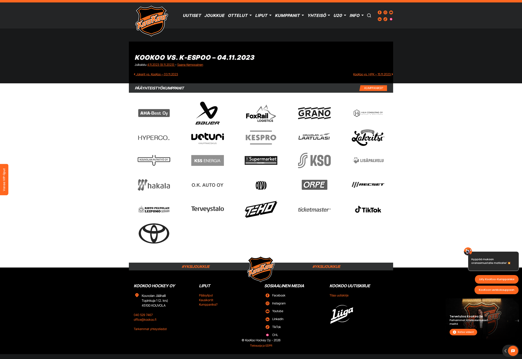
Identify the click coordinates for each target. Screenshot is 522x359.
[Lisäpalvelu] (368, 160)
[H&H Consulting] (368, 113)
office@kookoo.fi (145, 320)
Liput (261, 15)
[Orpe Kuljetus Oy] (314, 184)
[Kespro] (261, 137)
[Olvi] (261, 184)
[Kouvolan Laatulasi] (314, 138)
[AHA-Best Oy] (154, 113)
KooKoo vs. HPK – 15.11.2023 (372, 74)
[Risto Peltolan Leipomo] (154, 209)
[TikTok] (368, 209)
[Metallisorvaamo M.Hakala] (154, 185)
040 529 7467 (143, 315)
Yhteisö (316, 15)
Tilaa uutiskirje (339, 295)
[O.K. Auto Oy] (207, 185)
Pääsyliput (206, 295)
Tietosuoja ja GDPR (261, 345)
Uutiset (192, 15)
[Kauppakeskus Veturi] (207, 137)
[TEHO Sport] (261, 209)
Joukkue (214, 15)
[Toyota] (154, 233)
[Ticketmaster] (314, 209)
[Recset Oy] (368, 185)
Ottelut (238, 15)
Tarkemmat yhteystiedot (150, 329)
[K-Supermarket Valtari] (261, 160)
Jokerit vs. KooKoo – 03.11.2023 (156, 74)
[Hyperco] (154, 137)
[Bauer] (207, 113)
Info (354, 15)
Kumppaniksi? (208, 304)
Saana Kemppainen (190, 65)
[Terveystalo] (207, 209)
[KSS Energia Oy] (207, 160)
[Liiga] (359, 313)
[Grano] (314, 113)
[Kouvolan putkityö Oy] (154, 160)
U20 (337, 15)
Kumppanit (287, 15)
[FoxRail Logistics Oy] (261, 113)
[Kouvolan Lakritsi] (368, 137)
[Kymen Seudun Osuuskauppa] (314, 160)
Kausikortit (206, 300)
